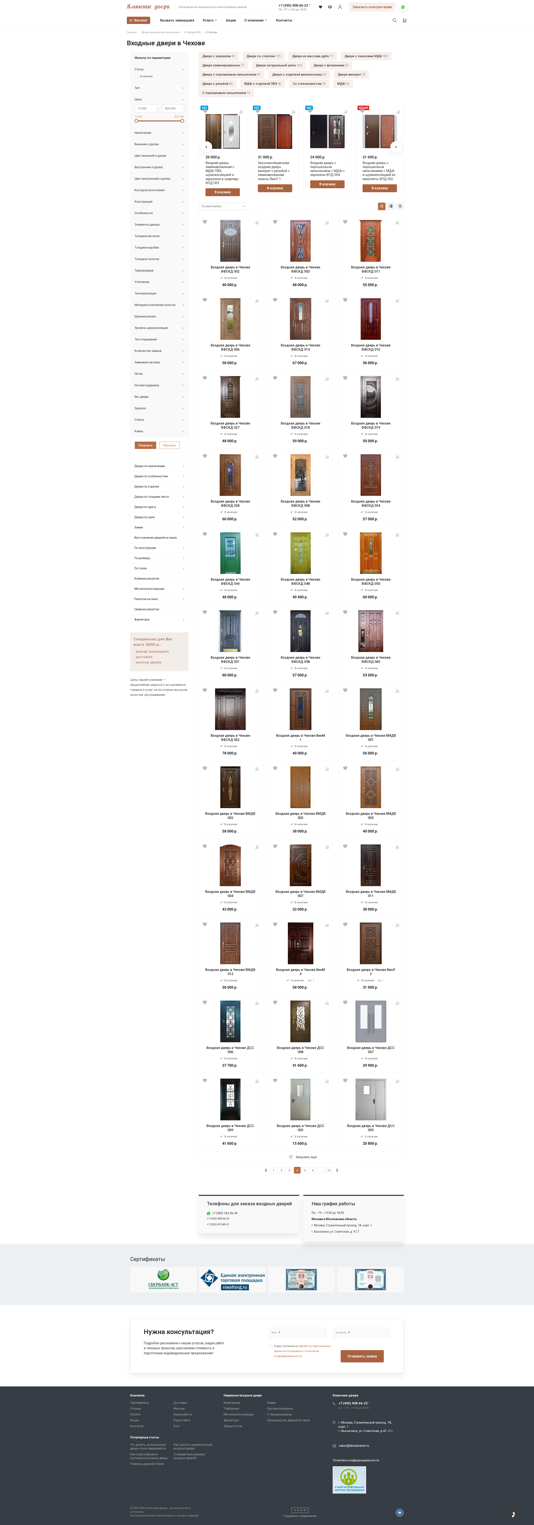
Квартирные (232, 1402)
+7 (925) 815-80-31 (218, 1224)
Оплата (135, 1414)
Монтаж (179, 1408)
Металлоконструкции (149, 588)
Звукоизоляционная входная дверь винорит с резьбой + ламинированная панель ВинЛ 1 (274, 171)
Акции (231, 20)
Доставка (180, 1402)
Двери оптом (233, 1426)
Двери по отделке (146, 486)
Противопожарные (280, 1408)
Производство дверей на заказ (288, 1420)
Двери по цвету (145, 507)
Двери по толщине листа (151, 496)
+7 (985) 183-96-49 (225, 1213)
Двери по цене (144, 517)
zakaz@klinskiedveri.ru (354, 1446)
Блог (177, 1426)
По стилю (140, 568)
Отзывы (135, 1408)
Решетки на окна (145, 599)
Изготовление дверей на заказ (155, 537)
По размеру (142, 558)
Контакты (284, 20)
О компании (253, 20)
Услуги (208, 20)
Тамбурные (231, 1408)
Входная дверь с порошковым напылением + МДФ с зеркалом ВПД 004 (327, 169)
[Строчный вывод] (391, 206)
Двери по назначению (149, 466)
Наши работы (183, 1414)
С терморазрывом (279, 1414)
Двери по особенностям (151, 476)
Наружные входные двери (243, 1395)
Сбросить (169, 445)
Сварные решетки (146, 609)
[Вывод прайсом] (400, 206)
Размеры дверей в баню (147, 1464)
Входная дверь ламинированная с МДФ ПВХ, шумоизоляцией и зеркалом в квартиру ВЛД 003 (222, 173)
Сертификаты (139, 1402)
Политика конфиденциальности (356, 1460)
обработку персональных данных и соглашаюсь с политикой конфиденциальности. (302, 1351)
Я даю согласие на (302, 1351)
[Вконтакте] (399, 1513)
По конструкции (145, 548)
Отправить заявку (362, 1356)
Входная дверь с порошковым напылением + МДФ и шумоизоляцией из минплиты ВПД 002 (379, 171)
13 (329, 1170)
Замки (138, 527)
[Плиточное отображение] (381, 206)
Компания (137, 1395)
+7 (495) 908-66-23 (293, 6)
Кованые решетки (146, 578)
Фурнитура (141, 619)
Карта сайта (182, 1420)
